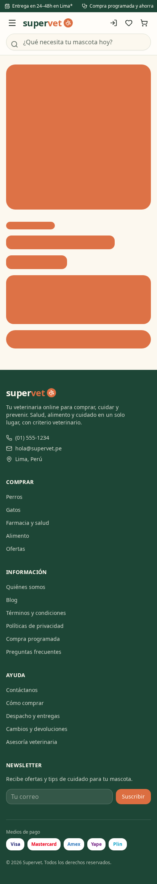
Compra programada (33, 638)
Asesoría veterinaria (31, 741)
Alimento (17, 535)
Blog (12, 599)
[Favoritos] (129, 23)
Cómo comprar (25, 703)
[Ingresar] (113, 23)
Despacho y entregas (33, 715)
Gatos (13, 509)
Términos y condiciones (36, 612)
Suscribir (133, 796)
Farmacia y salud (27, 522)
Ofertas (15, 548)
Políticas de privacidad (35, 625)
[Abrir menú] (12, 23)
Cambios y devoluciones (36, 728)
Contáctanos (22, 690)
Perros (14, 496)
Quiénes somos (25, 586)
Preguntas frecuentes (33, 651)
